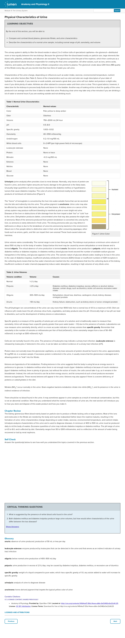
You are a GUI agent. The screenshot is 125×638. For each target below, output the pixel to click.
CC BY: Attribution (23, 606)
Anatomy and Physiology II (35, 4)
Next (115, 621)
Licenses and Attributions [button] (17, 612)
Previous (11, 621)
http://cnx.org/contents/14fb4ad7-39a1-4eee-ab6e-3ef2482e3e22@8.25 (89, 603)
